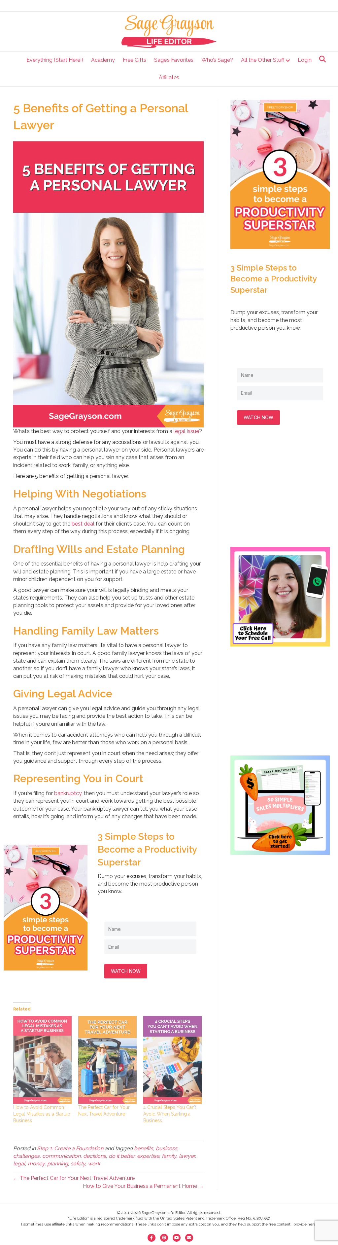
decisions (94, 1156)
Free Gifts (134, 60)
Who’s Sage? (217, 60)
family (169, 1156)
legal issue (186, 431)
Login (305, 60)
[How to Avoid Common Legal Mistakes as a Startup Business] (42, 1060)
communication (61, 1156)
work (94, 1163)
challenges (26, 1156)
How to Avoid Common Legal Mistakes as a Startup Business (41, 1114)
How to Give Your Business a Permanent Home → (143, 1186)
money (36, 1163)
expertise (148, 1156)
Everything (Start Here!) (54, 60)
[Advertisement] (280, 492)
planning (57, 1163)
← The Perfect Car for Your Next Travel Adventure (74, 1178)
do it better (121, 1156)
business (166, 1148)
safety (78, 1163)
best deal (84, 524)
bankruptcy (68, 793)
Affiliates (169, 77)
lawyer (187, 1156)
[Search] (321, 59)
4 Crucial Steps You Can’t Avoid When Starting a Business (169, 1114)
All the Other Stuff (262, 60)
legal (19, 1163)
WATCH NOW (126, 971)
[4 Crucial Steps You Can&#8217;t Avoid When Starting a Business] (172, 1060)
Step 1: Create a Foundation (70, 1148)
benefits (143, 1148)
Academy (103, 60)
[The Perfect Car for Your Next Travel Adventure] (107, 1060)
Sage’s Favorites (173, 60)
